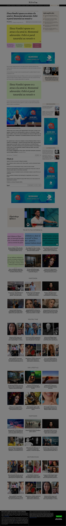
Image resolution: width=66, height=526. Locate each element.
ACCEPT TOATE (59, 516)
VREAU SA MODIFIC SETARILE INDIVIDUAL (58, 519)
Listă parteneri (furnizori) (33, 517)
